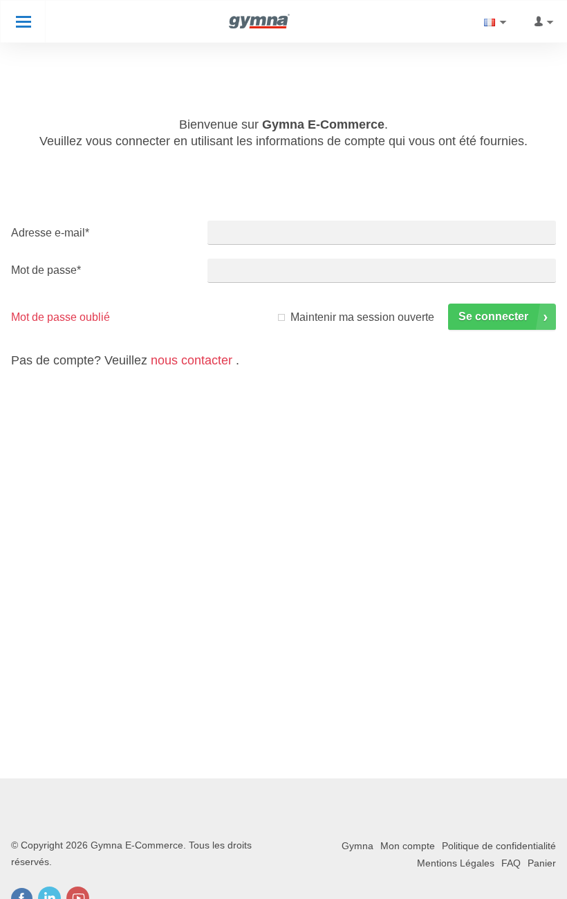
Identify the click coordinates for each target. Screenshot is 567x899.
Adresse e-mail (50, 233)
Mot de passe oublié (60, 317)
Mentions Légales (455, 863)
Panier (542, 863)
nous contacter (191, 360)
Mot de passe (46, 270)
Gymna (357, 845)
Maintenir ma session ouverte (362, 317)
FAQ (511, 863)
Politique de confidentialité (499, 845)
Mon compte (407, 845)
